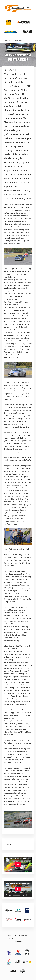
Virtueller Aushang (13, 40)
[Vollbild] (29, 895)
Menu (31, 46)
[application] (18, 889)
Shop (29, 40)
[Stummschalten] (26, 895)
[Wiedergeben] (6, 895)
